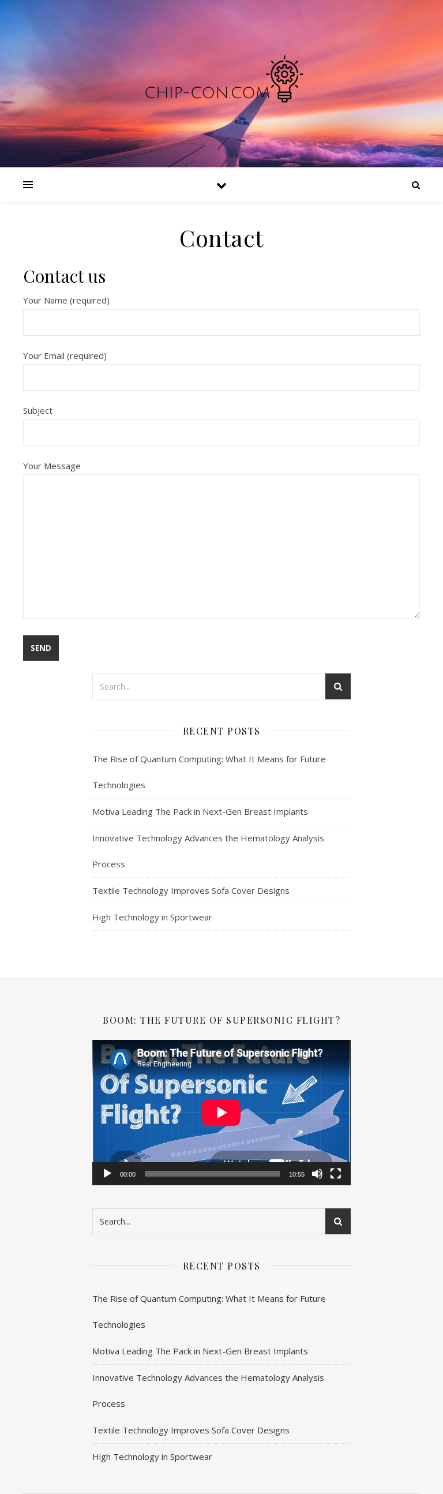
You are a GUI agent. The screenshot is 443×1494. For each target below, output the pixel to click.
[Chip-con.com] (221, 83)
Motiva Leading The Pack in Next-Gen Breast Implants (200, 811)
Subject (37, 410)
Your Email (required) (65, 355)
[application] (221, 1112)
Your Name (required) (66, 300)
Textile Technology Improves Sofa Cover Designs (191, 890)
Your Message (52, 465)
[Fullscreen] (335, 1174)
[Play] (107, 1174)
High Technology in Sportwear (152, 917)
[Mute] (317, 1174)
